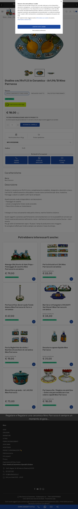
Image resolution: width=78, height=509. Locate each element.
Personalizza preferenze (39, 30)
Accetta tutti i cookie (39, 26)
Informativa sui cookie (42, 18)
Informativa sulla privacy (24, 19)
